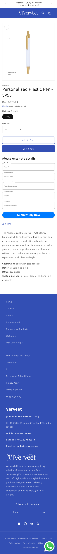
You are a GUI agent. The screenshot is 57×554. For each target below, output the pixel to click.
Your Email (7, 201)
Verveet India (16, 538)
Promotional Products (17, 329)
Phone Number (8, 172)
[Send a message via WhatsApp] (49, 546)
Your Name (7, 162)
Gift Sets (10, 308)
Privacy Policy (12, 382)
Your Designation (9, 182)
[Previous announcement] (5, 4)
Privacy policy (46, 538)
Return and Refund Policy (18, 376)
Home (9, 301)
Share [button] (8, 223)
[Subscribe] (43, 512)
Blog (8, 369)
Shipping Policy (13, 396)
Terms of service (14, 389)
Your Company (8, 191)
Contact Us (11, 362)
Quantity (6, 123)
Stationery (11, 336)
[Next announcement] (51, 4)
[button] (6, 13)
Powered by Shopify (30, 538)
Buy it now (28, 148)
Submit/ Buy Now (28, 215)
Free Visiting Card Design (18, 355)
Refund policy (14, 543)
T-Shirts (10, 315)
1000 (7, 116)
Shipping (5, 106)
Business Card (13, 322)
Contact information (30, 547)
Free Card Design (14, 342)
